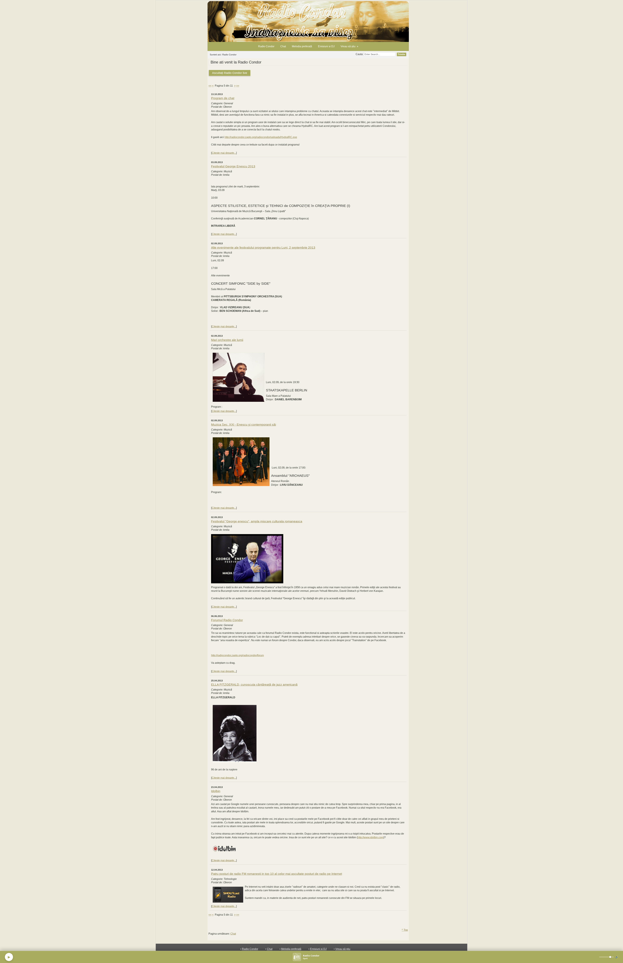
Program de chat (222, 98)
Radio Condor (266, 46)
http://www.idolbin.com (370, 837)
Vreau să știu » (349, 46)
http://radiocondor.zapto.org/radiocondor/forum (237, 655)
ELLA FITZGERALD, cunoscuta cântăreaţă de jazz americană (254, 684)
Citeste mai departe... (224, 153)
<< (209, 85)
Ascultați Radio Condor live (229, 73)
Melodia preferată (302, 46)
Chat (283, 46)
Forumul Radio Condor (227, 620)
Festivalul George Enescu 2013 (233, 166)
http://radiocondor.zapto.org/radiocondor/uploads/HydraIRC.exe (261, 137)
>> (237, 85)
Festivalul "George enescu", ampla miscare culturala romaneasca (256, 521)
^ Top (405, 930)
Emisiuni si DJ (326, 46)
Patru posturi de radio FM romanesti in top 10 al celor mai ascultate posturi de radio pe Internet (276, 873)
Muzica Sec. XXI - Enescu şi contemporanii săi (243, 424)
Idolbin (215, 791)
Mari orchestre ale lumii (227, 340)
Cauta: (360, 54)
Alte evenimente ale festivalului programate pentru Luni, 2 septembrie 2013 (263, 247)
